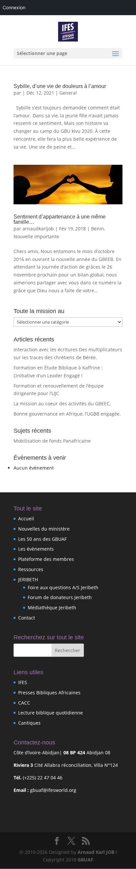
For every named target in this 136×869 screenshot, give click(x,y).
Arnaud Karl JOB (96, 852)
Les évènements (36, 549)
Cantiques (29, 723)
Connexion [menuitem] (14, 7)
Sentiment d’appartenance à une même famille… (60, 219)
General (68, 93)
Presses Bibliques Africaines (49, 692)
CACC (24, 703)
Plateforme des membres (46, 559)
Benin (97, 228)
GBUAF (85, 859)
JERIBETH (28, 579)
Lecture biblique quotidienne (50, 713)
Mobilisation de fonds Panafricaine (52, 441)
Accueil (26, 518)
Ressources (30, 569)
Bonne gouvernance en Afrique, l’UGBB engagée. (67, 414)
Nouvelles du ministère (44, 529)
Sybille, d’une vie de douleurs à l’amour (60, 86)
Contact (26, 618)
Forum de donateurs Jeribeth (60, 597)
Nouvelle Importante (36, 236)
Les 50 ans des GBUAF (42, 539)
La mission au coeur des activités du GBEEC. (62, 403)
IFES (22, 682)
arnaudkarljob (38, 228)
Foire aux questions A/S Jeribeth (63, 587)
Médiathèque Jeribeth (52, 607)
